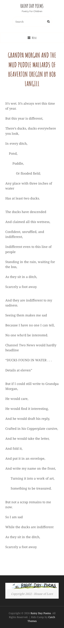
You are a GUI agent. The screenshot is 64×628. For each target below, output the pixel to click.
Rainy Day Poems (32, 6)
